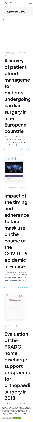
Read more (25, 150)
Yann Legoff (10, 52)
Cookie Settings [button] (7, 418)
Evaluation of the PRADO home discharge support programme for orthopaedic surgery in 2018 (18, 366)
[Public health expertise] (8, 4)
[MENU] (31, 3)
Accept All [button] (17, 418)
